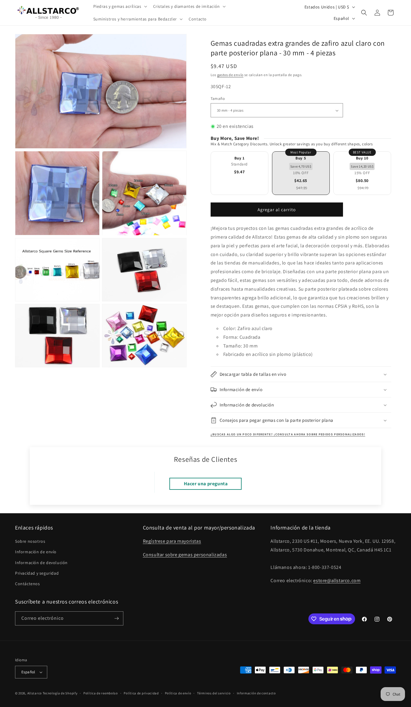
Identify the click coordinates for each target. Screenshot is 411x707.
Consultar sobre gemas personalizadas (185, 554)
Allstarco (34, 693)
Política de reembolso (100, 693)
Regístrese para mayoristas (172, 541)
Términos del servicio (214, 693)
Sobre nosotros (30, 541)
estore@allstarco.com (336, 580)
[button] (120, 6)
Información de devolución (41, 562)
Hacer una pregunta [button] (206, 483)
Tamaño (218, 98)
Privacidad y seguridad (37, 573)
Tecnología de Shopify (60, 693)
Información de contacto (256, 693)
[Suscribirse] (116, 618)
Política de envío (178, 693)
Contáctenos (27, 583)
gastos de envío (230, 75)
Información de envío (36, 551)
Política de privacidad (141, 693)
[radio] (239, 173)
